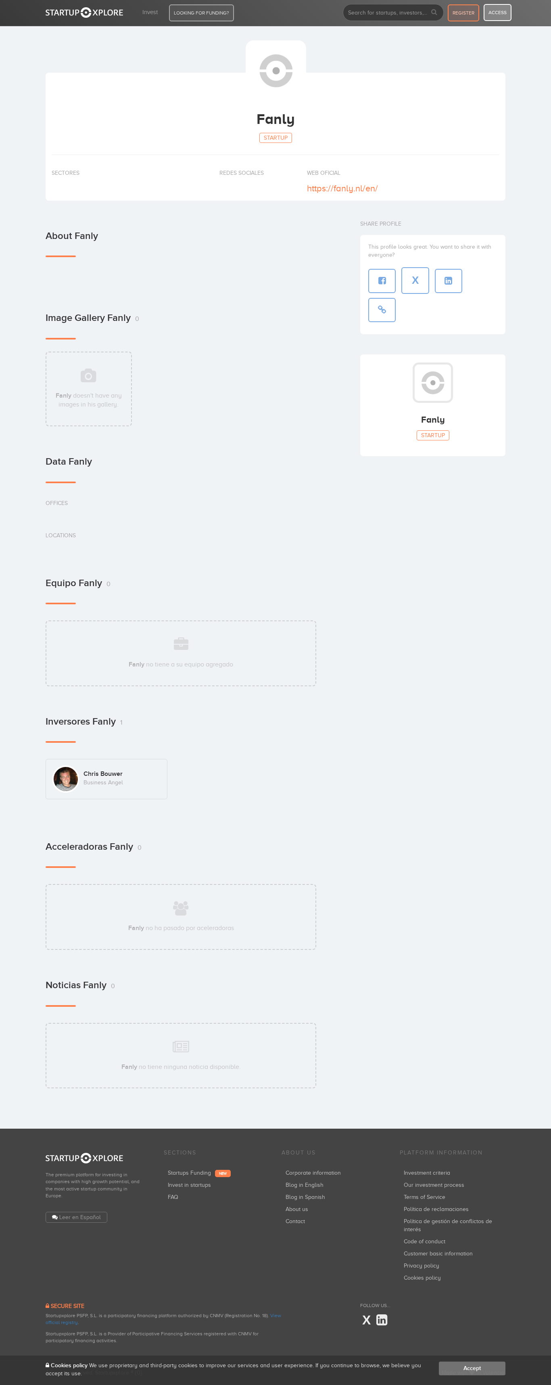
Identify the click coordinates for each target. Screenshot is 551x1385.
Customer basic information (438, 1254)
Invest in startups (189, 1185)
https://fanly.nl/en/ (342, 188)
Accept (472, 1368)
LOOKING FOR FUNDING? (201, 13)
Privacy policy (421, 1266)
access (497, 12)
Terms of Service (424, 1197)
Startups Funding (197, 1173)
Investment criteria (427, 1173)
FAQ (173, 1197)
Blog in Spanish (305, 1197)
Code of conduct (424, 1241)
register (463, 13)
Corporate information (313, 1173)
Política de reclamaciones (436, 1209)
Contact (295, 1221)
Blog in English (305, 1185)
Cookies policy (422, 1278)
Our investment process (434, 1185)
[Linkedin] (381, 1320)
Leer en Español (80, 1217)
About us (297, 1209)
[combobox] (393, 12)
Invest (150, 12)
